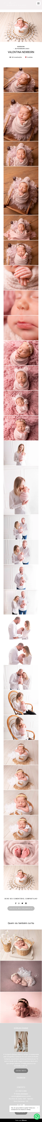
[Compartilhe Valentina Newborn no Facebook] (15, 903)
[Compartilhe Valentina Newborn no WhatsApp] (19, 903)
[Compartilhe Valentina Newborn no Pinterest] (26, 903)
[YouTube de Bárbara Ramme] (24, 1105)
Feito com (21, 1120)
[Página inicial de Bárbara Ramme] (15, 5)
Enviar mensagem (22, 1094)
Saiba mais (21, 1070)
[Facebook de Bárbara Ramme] (17, 1105)
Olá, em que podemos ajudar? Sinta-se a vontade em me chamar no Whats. (23, 1108)
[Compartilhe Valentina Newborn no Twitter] (22, 903)
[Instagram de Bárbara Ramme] (20, 1105)
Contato (21, 1112)
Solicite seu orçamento (21, 908)
